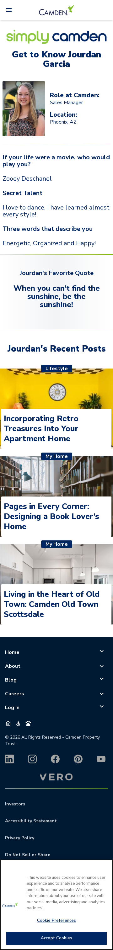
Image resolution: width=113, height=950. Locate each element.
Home (12, 652)
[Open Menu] (9, 10)
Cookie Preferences (56, 920)
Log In (12, 707)
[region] (56, 905)
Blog (11, 680)
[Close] (105, 868)
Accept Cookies (56, 938)
